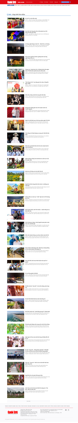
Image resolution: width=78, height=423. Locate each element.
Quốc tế (19, 5)
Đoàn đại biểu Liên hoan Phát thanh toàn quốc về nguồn (36, 261)
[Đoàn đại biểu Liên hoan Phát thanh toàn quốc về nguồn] (15, 265)
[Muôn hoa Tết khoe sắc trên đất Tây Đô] (15, 176)
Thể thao (55, 5)
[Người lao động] (21, 2)
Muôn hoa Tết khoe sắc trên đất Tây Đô (34, 171)
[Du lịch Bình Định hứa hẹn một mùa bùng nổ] (15, 303)
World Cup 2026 (64, 5)
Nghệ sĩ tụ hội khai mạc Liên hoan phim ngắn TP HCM (37, 120)
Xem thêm (28, 401)
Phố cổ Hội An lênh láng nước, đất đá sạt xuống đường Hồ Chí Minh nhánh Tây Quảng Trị (37, 248)
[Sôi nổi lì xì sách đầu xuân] (15, 23)
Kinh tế (32, 5)
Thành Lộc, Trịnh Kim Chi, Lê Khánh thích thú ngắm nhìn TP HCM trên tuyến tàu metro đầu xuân (37, 70)
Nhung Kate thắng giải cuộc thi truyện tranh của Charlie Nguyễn (36, 108)
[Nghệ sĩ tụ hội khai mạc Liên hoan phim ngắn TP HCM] (15, 125)
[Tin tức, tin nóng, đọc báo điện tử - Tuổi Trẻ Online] (12, 2)
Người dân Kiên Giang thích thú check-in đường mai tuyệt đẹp (37, 185)
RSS (61, 412)
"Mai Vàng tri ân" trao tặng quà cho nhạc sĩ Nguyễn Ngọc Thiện (36, 83)
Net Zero (28, 5)
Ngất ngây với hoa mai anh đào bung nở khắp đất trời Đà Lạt (37, 337)
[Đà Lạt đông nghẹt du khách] (15, 278)
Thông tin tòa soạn (24, 414)
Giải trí (52, 5)
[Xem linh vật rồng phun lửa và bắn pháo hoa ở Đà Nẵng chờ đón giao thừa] (15, 36)
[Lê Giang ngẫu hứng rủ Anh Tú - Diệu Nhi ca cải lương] (15, 48)
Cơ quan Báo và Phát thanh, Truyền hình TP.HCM (29, 415)
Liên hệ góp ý (57, 412)
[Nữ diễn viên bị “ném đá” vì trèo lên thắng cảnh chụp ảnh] (15, 290)
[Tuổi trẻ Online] (12, 412)
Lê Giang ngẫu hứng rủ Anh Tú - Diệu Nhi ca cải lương (37, 44)
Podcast (41, 2)
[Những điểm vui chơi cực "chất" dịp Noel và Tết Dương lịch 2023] (15, 201)
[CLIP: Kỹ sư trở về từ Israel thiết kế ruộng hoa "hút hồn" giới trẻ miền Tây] (15, 392)
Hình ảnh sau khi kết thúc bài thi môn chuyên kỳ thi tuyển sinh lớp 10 (37, 146)
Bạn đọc (25, 5)
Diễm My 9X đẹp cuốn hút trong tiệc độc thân (35, 95)
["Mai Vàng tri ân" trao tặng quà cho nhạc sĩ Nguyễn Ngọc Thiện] (15, 87)
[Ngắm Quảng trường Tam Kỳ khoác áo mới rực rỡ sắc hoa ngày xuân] (15, 163)
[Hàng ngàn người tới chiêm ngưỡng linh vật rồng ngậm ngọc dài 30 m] (15, 61)
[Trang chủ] (10, 5)
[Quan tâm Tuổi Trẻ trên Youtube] (66, 410)
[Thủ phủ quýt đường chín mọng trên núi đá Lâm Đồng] (15, 329)
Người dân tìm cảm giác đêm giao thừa (34, 375)
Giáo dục (38, 5)
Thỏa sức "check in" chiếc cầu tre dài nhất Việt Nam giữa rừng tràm (37, 363)
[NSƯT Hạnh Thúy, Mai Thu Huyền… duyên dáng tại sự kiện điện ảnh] (15, 214)
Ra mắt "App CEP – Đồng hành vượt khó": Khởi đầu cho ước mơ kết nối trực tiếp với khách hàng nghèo (36, 350)
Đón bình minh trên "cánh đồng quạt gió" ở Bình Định (37, 311)
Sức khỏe (35, 5)
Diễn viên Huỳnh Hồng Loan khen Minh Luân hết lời (37, 235)
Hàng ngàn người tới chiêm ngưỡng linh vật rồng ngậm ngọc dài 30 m (36, 57)
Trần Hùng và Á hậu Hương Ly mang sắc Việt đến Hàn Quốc (37, 134)
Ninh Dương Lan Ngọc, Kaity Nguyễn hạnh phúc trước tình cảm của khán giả (37, 223)
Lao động (22, 5)
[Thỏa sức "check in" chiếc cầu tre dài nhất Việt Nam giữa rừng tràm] (15, 367)
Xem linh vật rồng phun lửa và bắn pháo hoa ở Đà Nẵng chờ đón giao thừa (36, 32)
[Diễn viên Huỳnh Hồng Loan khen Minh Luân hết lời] (15, 239)
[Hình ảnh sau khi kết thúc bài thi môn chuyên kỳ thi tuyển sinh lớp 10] (15, 150)
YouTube (46, 2)
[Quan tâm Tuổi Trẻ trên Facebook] (68, 410)
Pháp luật (42, 5)
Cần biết (51, 2)
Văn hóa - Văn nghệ (47, 5)
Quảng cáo (56, 2)
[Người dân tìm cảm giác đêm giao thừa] (15, 380)
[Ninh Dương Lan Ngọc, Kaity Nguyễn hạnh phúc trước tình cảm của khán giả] (15, 227)
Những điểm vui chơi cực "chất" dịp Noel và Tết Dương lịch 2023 (37, 197)
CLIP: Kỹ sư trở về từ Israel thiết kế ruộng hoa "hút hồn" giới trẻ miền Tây (36, 388)
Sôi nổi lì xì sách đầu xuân (31, 18)
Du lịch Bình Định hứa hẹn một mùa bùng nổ (35, 298)
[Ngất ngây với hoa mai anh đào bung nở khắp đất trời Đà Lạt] (15, 341)
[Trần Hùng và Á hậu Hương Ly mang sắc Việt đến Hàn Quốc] (15, 138)
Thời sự (16, 5)
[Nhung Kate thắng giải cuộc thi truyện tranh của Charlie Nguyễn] (15, 112)
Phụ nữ (60, 5)
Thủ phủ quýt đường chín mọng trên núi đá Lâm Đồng (37, 324)
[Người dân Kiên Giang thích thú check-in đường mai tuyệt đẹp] (15, 188)
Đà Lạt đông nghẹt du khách (31, 273)
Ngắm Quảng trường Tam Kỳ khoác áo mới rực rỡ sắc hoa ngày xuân (37, 159)
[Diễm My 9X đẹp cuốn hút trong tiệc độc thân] (15, 99)
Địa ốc (69, 5)
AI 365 (58, 5)
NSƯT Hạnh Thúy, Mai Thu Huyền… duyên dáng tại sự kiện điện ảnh (37, 210)
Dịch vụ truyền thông (43, 412)
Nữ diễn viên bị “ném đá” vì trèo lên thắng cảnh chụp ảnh (37, 287)
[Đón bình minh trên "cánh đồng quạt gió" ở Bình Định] (15, 316)
